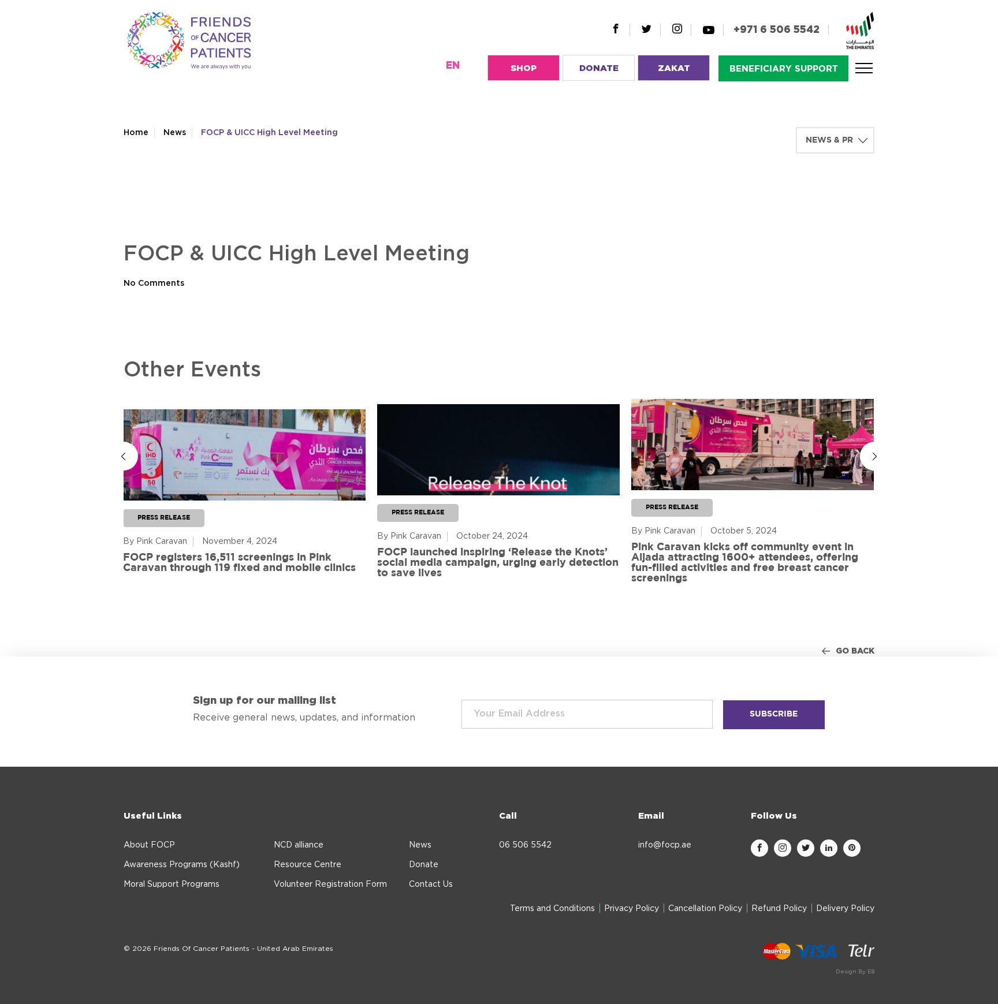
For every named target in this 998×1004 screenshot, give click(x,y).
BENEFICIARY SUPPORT (783, 69)
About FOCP (149, 845)
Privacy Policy (631, 909)
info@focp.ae (664, 845)
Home (136, 133)
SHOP (524, 68)
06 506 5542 (525, 845)
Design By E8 (855, 972)
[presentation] (123, 456)
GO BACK (855, 651)
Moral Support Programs (171, 884)
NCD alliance (298, 845)
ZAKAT (674, 68)
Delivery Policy (845, 909)
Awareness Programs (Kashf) (182, 865)
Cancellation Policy (705, 909)
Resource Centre (307, 865)
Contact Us (431, 884)
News (174, 133)
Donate (423, 865)
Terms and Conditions (552, 909)
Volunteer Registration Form (330, 884)
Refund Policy (779, 909)
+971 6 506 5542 (776, 30)
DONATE (599, 68)
